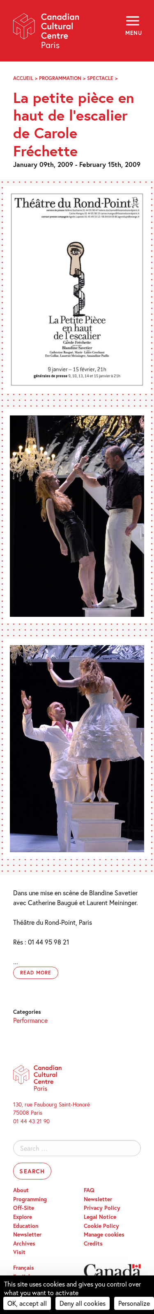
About (21, 1190)
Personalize (134, 1303)
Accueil (23, 78)
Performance (30, 1020)
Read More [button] (35, 973)
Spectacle (100, 78)
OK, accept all (27, 1303)
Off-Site (23, 1207)
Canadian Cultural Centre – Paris (46, 33)
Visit (19, 1252)
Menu (133, 32)
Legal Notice (100, 1216)
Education (25, 1226)
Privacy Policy (102, 1207)
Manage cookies (104, 1234)
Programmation (60, 78)
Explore (22, 1216)
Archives (24, 1243)
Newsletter (27, 1234)
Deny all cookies (83, 1303)
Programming (30, 1199)
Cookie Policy (101, 1226)
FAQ (89, 1190)
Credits (93, 1243)
